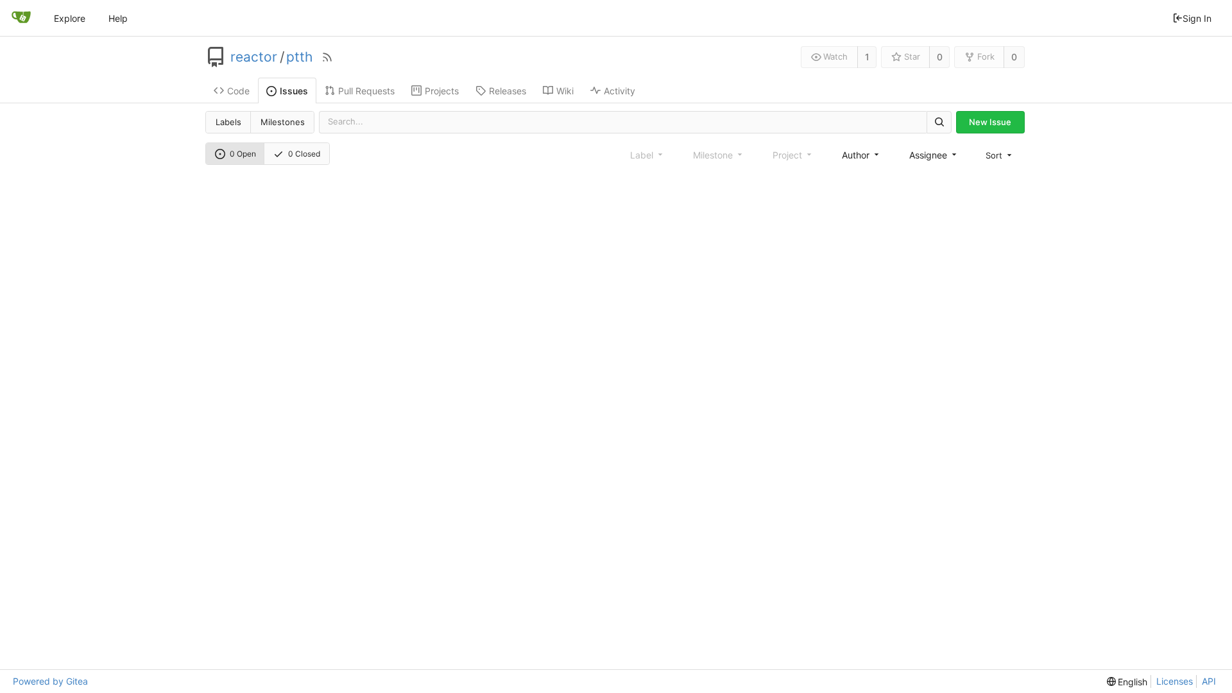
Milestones (283, 122)
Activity (619, 90)
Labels (228, 122)
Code (238, 90)
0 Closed (304, 153)
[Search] (939, 122)
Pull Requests (366, 90)
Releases (507, 90)
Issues (294, 90)
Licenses (1174, 681)
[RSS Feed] (327, 57)
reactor (253, 57)
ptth (299, 57)
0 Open (243, 153)
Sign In (1197, 18)
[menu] (1000, 155)
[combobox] (861, 154)
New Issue (990, 122)
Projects (442, 90)
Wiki (565, 90)
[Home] (21, 18)
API (1209, 681)
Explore (69, 18)
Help (118, 18)
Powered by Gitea (50, 681)
